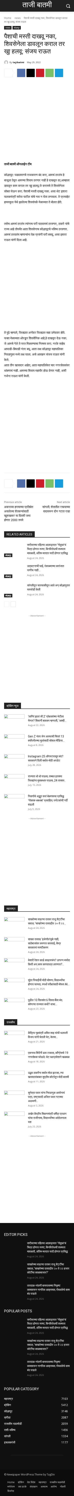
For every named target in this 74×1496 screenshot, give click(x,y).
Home (7, 18)
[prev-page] (6, 604)
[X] (31, 73)
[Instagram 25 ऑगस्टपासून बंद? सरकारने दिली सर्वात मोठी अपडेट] (14, 761)
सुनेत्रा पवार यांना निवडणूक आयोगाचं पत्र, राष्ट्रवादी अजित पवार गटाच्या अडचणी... (46, 1097)
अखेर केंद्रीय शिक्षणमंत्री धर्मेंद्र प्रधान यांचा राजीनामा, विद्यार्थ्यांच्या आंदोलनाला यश (47, 1118)
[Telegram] (59, 73)
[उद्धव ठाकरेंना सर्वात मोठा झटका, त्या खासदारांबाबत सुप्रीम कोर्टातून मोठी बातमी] (14, 1078)
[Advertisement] (37, 122)
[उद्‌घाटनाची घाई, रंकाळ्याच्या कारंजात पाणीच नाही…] (14, 571)
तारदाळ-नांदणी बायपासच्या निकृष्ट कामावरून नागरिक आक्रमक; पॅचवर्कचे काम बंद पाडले (48, 1289)
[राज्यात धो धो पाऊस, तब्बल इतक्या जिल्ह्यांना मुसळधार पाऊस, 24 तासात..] (14, 781)
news (18, 18)
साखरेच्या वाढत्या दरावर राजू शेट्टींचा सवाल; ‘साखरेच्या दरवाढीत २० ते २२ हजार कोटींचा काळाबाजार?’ (48, 1268)
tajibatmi (18, 62)
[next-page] (13, 604)
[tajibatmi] (6, 62)
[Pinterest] (40, 73)
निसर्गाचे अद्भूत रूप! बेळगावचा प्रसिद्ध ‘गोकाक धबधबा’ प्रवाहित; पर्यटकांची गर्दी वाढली (48, 800)
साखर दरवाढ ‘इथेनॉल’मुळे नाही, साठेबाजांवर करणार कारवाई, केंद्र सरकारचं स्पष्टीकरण (44, 943)
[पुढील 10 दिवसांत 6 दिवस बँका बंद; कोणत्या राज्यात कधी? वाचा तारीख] (14, 1005)
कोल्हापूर (17, 27)
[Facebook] (21, 73)
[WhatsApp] (49, 73)
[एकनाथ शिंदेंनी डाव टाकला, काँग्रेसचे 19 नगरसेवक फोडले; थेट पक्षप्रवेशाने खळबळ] (14, 1058)
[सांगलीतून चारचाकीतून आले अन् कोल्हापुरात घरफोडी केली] (14, 590)
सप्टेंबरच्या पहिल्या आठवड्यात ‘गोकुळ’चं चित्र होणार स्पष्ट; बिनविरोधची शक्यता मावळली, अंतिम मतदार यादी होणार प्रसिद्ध (47, 549)
